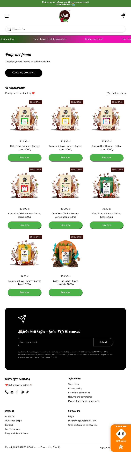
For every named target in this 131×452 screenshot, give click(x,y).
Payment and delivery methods (83, 401)
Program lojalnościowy (16, 433)
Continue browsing (23, 72)
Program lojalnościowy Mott (82, 420)
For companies (12, 429)
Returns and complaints (80, 396)
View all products (116, 93)
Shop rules (73, 384)
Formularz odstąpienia (79, 392)
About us (9, 416)
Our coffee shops (13, 420)
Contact (9, 425)
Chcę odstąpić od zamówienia (83, 425)
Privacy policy (75, 388)
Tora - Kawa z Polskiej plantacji (47, 39)
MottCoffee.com (32, 447)
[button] (122, 16)
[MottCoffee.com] (64, 16)
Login (71, 416)
